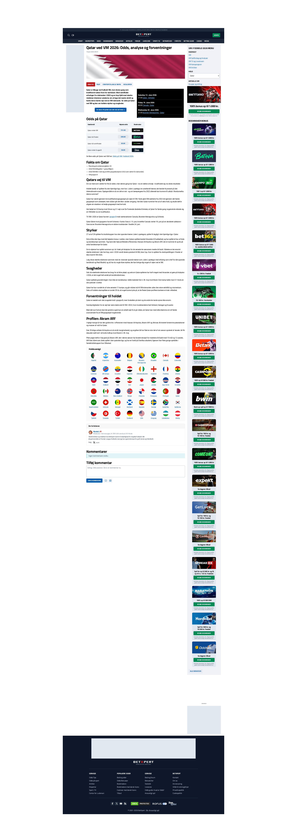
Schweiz (105, 407)
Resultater (127, 84)
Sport (80, 41)
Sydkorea (178, 407)
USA (141, 418)
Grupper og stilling (195, 84)
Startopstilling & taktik (112, 84)
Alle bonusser (195, 671)
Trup (98, 84)
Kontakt (175, 777)
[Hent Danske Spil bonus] (204, 647)
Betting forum (150, 777)
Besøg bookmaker (204, 111)
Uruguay (154, 418)
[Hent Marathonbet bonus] (204, 592)
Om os (175, 780)
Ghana (177, 374)
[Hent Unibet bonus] (204, 318)
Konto (216, 35)
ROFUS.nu (140, 30)
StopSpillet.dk (164, 30)
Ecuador (117, 374)
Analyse (91, 84)
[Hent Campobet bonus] (204, 183)
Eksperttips (89, 41)
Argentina (105, 360)
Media (206, 41)
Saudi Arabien (93, 407)
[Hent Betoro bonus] (204, 209)
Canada (165, 360)
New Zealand (117, 396)
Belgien (129, 360)
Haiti (93, 385)
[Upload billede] (110, 481)
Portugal (166, 396)
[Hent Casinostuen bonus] (204, 425)
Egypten (129, 374)
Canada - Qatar (148, 105)
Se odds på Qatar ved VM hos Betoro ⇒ (110, 110)
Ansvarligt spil (150, 793)
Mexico (105, 396)
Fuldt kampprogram (144, 117)
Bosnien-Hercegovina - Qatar (153, 113)
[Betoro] (204, 94)
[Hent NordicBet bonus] (204, 618)
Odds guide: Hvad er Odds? (154, 790)
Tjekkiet (93, 418)
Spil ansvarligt (125, 30)
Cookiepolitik (177, 793)
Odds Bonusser (122, 780)
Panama (142, 396)
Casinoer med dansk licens (126, 790)
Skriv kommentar (94, 480)
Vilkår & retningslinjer (181, 787)
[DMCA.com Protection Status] (140, 804)
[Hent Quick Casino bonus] (204, 129)
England (153, 374)
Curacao (94, 374)
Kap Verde (165, 385)
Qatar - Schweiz (148, 98)
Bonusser (119, 41)
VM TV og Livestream (196, 61)
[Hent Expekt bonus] (204, 481)
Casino (199, 41)
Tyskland (130, 418)
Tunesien (106, 418)
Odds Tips (92, 777)
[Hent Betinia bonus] (204, 156)
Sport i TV (156, 41)
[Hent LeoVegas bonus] (204, 536)
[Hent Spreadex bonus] (204, 563)
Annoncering (177, 783)
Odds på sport (94, 780)
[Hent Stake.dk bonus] (204, 292)
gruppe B (113, 217)
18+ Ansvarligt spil (152, 810)
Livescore (146, 41)
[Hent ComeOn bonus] (204, 454)
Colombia (177, 360)
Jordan (153, 385)
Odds (99, 41)
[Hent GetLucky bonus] (204, 507)
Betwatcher (167, 41)
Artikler (129, 41)
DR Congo (105, 374)
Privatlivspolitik (178, 790)
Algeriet (93, 360)
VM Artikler (193, 67)
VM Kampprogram (195, 64)
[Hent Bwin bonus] (204, 398)
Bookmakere (108, 41)
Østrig (178, 418)
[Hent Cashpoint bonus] (204, 372)
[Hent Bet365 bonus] (204, 236)
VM (190, 55)
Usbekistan (165, 418)
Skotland (130, 407)
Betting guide (189, 41)
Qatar (178, 396)
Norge (130, 396)
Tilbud (119, 793)
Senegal (117, 407)
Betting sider (121, 777)
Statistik (178, 41)
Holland (105, 385)
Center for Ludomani (96, 793)
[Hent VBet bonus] (204, 265)
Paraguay (153, 396)
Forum (137, 41)
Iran (129, 385)
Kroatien (177, 385)
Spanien (141, 407)
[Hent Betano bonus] (204, 345)
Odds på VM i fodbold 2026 (123, 156)
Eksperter (92, 787)
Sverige (153, 407)
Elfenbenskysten (142, 374)
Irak (117, 385)
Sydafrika (165, 407)
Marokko (94, 396)
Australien (117, 360)
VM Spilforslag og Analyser (198, 58)
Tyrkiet (117, 418)
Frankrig (166, 374)
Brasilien (153, 360)
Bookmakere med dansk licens (128, 787)
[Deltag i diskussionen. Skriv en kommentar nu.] (135, 471)
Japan (141, 385)
